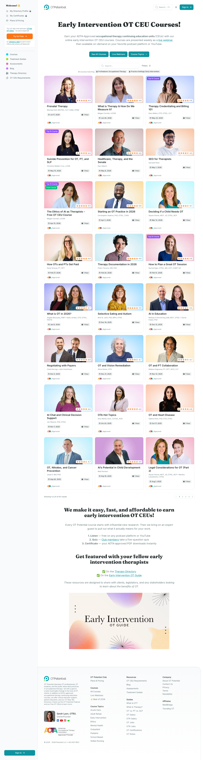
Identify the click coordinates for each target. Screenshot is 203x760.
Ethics (93, 721)
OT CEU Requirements (136, 681)
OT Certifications (134, 730)
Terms (165, 690)
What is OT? (132, 703)
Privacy (166, 687)
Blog (128, 684)
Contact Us (168, 684)
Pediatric (94, 733)
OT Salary (130, 714)
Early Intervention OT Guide (125, 575)
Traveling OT (168, 708)
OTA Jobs (130, 726)
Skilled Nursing (97, 741)
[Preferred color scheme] (176, 7)
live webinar (165, 40)
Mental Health (96, 725)
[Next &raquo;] (192, 496)
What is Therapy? (134, 707)
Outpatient (95, 729)
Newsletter (167, 694)
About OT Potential (171, 681)
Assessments (132, 688)
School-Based (96, 737)
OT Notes (130, 734)
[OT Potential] (55, 7)
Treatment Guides (134, 692)
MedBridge (168, 705)
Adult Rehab (96, 714)
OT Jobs (130, 722)
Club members (110, 539)
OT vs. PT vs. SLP (134, 711)
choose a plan (14, 42)
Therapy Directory (125, 571)
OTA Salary (131, 718)
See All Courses (99, 54)
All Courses (95, 691)
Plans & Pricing (97, 681)
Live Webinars (118, 54)
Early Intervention (98, 718)
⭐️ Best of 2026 (97, 699)
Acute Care (95, 710)
